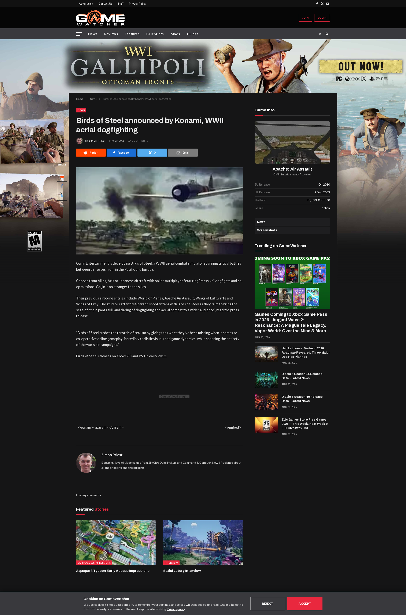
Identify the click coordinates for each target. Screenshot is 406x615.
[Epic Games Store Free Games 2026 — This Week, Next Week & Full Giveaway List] (266, 425)
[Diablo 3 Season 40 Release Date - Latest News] (266, 402)
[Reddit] (62, 177)
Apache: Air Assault (292, 169)
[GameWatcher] (100, 18)
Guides (193, 34)
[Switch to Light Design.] (319, 34)
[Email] (62, 205)
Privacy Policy (137, 3)
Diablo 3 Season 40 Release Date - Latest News (302, 399)
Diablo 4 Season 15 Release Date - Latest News (302, 376)
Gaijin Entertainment (285, 174)
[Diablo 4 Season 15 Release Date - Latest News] (266, 380)
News (92, 34)
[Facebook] (62, 186)
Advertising (86, 3)
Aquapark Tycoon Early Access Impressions (113, 571)
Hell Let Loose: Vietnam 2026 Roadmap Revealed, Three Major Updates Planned (306, 352)
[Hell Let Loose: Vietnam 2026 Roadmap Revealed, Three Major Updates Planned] (266, 354)
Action (326, 208)
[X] (62, 196)
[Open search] (328, 33)
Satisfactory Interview (182, 571)
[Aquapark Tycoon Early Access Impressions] (116, 542)
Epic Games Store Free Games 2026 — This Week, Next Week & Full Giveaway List (305, 424)
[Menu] (79, 34)
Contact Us (105, 3)
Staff (120, 3)
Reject (267, 603)
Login (322, 17)
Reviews (111, 34)
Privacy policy (176, 609)
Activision (305, 174)
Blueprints (155, 34)
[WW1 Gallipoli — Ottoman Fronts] (203, 66)
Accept (305, 603)
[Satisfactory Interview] (203, 542)
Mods (175, 34)
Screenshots (267, 230)
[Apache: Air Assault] (292, 142)
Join (305, 17)
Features (132, 34)
